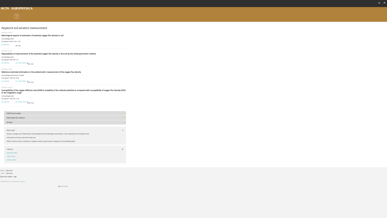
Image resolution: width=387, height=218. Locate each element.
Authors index (11, 160)
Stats (19, 46)
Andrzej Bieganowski (8, 39)
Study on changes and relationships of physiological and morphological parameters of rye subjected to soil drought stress (48, 134)
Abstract (6, 45)
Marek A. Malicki (19, 75)
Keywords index (12, 153)
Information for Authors (16, 118)
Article (22, 63)
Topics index (11, 156)
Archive (9, 122)
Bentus (23, 181)
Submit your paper (14, 113)
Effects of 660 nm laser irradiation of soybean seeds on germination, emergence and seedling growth (41, 141)
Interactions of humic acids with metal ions (21, 137)
